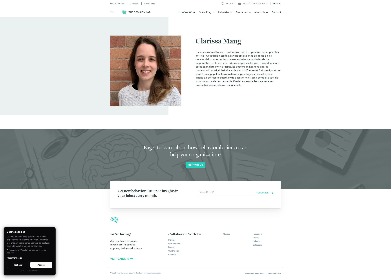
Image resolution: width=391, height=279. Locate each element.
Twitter (256, 237)
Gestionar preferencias (29, 271)
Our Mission (173, 251)
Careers (134, 3)
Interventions (174, 243)
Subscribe (149, 3)
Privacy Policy (274, 273)
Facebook (257, 234)
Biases (171, 247)
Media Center (117, 3)
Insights (171, 240)
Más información (14, 258)
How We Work (187, 12)
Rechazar (18, 265)
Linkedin (256, 241)
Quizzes (226, 234)
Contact (276, 12)
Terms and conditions (254, 273)
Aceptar (41, 265)
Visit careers (119, 258)
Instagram (257, 245)
